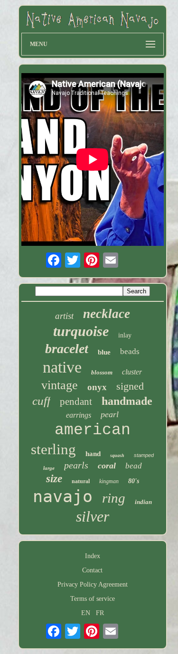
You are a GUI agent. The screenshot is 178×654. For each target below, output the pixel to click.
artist (64, 316)
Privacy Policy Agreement (92, 584)
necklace (106, 314)
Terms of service (92, 598)
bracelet (66, 348)
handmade (127, 401)
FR (100, 613)
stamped (144, 455)
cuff (41, 400)
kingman (109, 481)
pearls (76, 465)
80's (133, 481)
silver (92, 516)
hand (93, 454)
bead (133, 465)
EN (85, 613)
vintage (59, 385)
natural (81, 481)
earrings (78, 415)
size (54, 479)
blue (104, 352)
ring (113, 497)
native (62, 367)
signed (130, 386)
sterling (53, 449)
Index (92, 556)
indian (143, 501)
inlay (124, 335)
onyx (97, 387)
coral (107, 465)
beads (130, 351)
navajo (63, 496)
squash (117, 455)
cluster (132, 372)
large (49, 468)
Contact (92, 570)
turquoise (81, 331)
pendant (76, 401)
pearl (110, 414)
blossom (101, 372)
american (93, 430)
